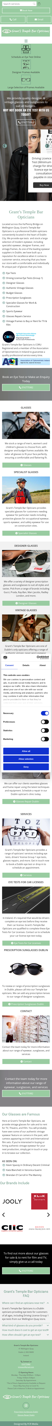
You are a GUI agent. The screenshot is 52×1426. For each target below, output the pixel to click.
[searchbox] (19, 3)
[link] (48, 1303)
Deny (26, 767)
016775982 (26, 1364)
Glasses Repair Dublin (26, 1415)
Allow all (26, 751)
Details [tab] (26, 665)
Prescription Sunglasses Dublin (26, 1412)
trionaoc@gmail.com (26, 1367)
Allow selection (26, 759)
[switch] (45, 722)
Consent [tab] (9, 665)
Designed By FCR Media (26, 1423)
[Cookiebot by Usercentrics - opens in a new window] (37, 657)
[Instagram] (26, 1406)
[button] (26, 10)
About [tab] (43, 665)
